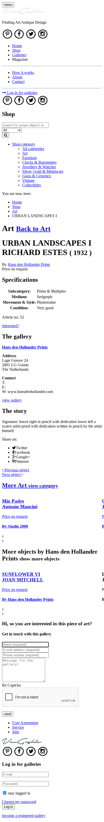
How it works (23, 72)
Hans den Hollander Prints (29, 264)
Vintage (28, 180)
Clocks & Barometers (39, 162)
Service (18, 727)
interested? (10, 326)
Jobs (15, 732)
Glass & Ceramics (36, 176)
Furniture (29, 158)
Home (17, 46)
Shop (16, 50)
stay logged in (19, 793)
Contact (18, 81)
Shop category (23, 144)
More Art (30, 485)
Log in (8, 807)
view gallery (12, 400)
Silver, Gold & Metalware (42, 171)
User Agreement (25, 723)
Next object (11, 474)
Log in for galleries (21, 93)
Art (25, 153)
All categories (33, 149)
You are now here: (16, 193)
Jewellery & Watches (39, 167)
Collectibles (31, 185)
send (7, 714)
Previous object (16, 470)
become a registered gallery (23, 815)
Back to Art (33, 229)
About (17, 77)
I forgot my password (19, 802)
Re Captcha (11, 685)
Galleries (19, 55)
